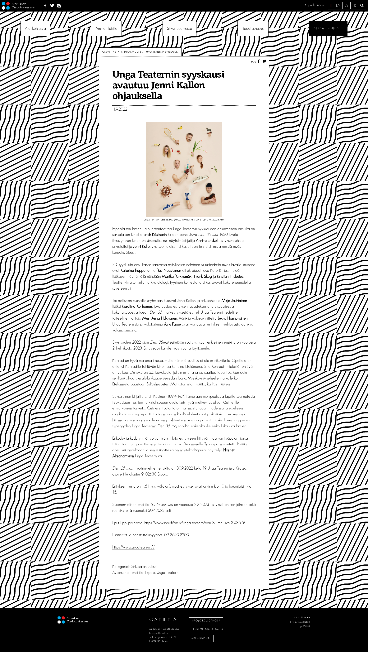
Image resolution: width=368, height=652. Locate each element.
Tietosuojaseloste (299, 622)
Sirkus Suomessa (179, 28)
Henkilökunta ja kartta (207, 629)
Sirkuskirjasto (201, 638)
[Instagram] (59, 6)
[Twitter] (52, 6)
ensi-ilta (137, 572)
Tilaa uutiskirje (301, 617)
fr (354, 5)
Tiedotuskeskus (253, 28)
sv (346, 5)
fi (331, 5)
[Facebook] (45, 6)
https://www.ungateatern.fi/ (133, 547)
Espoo (150, 572)
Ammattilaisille (106, 28)
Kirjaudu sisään (314, 5)
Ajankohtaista (35, 28)
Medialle (305, 626)
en (338, 5)
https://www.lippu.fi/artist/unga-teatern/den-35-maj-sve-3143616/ (194, 523)
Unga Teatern (167, 572)
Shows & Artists (328, 28)
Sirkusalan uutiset (132, 51)
